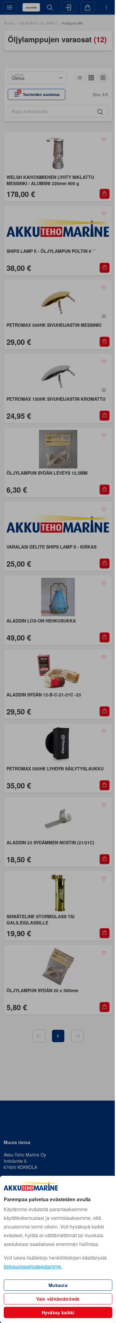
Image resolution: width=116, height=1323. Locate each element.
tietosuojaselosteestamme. (33, 1266)
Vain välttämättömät (57, 1299)
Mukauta (58, 1285)
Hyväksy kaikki (58, 1312)
